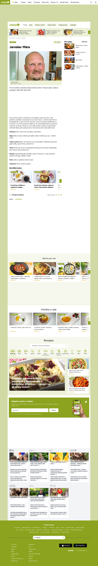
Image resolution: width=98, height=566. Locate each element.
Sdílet (58, 43)
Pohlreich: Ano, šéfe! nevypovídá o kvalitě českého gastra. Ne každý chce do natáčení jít (18, 471)
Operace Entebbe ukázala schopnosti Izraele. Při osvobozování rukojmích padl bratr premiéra (58, 472)
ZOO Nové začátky (79, 527)
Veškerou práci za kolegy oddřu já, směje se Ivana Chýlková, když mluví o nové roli (38, 463)
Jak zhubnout (17, 527)
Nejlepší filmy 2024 (26, 527)
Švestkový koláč (65, 532)
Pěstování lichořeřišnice (76, 529)
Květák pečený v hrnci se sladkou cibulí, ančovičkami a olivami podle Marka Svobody (43, 278)
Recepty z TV (54, 2)
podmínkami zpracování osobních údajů (33, 414)
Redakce (30, 558)
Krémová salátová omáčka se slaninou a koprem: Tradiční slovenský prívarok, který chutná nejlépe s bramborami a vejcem (67, 278)
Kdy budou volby (70, 527)
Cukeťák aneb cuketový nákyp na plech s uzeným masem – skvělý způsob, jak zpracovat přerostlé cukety (25, 34)
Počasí (62, 527)
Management (31, 544)
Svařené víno (46, 529)
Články (30, 2)
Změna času (52, 527)
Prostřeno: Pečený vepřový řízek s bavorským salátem (44, 186)
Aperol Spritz (78, 60)
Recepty (23, 2)
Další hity (85, 41)
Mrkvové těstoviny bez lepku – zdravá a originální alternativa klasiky (77, 390)
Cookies (13, 556)
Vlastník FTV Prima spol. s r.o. (17, 558)
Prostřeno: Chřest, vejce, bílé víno (21, 327)
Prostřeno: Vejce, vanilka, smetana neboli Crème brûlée (68, 328)
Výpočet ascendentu (34, 532)
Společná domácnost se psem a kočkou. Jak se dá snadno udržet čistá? (58, 506)
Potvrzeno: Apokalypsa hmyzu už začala (58, 462)
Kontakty (30, 551)
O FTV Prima (14, 544)
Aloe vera (67, 529)
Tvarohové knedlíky (45, 532)
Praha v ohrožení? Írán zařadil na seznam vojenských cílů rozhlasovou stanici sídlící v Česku (18, 478)
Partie (57, 527)
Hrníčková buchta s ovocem (80, 53)
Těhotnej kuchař (74, 2)
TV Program (37, 2)
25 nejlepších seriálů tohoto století (18, 497)
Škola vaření (45, 2)
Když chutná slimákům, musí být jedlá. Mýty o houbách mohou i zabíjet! (58, 499)
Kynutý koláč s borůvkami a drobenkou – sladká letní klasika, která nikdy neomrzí (78, 463)
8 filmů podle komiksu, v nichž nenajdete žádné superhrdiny (17, 505)
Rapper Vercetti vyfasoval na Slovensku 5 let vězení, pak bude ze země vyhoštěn (38, 506)
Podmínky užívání (15, 553)
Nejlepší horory (36, 527)
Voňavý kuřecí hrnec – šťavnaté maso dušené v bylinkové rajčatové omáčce (20, 278)
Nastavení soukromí (33, 561)
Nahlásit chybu (14, 561)
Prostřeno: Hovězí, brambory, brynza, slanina (43, 328)
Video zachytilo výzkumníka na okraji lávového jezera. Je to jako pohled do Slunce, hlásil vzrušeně (58, 478)
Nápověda (31, 556)
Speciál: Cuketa (64, 2)
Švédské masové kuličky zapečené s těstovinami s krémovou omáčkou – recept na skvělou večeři (31, 383)
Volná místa (13, 546)
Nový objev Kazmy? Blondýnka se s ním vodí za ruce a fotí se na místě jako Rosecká (38, 514)
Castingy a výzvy (32, 549)
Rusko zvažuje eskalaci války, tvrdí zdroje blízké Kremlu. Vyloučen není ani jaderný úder (18, 463)
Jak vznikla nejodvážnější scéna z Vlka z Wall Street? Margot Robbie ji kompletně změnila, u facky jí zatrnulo (18, 515)
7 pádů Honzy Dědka (30, 529)
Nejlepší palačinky (55, 532)
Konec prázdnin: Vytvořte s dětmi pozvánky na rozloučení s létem (58, 513)
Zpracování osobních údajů (34, 553)
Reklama (13, 549)
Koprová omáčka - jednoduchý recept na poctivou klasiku (79, 32)
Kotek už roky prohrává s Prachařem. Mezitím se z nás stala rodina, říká (38, 478)
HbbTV (12, 551)
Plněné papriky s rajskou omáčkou (81, 66)
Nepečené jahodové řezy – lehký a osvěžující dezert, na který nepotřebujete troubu (53, 33)
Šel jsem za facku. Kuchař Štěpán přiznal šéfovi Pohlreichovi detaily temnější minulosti (38, 471)
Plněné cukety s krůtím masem (81, 46)
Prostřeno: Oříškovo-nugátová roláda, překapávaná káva (18, 186)
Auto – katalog (19, 529)
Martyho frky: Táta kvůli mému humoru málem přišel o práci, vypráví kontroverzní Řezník (37, 499)
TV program (44, 527)
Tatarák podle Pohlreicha (57, 529)
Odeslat (54, 410)
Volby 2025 (39, 529)
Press (30, 546)
